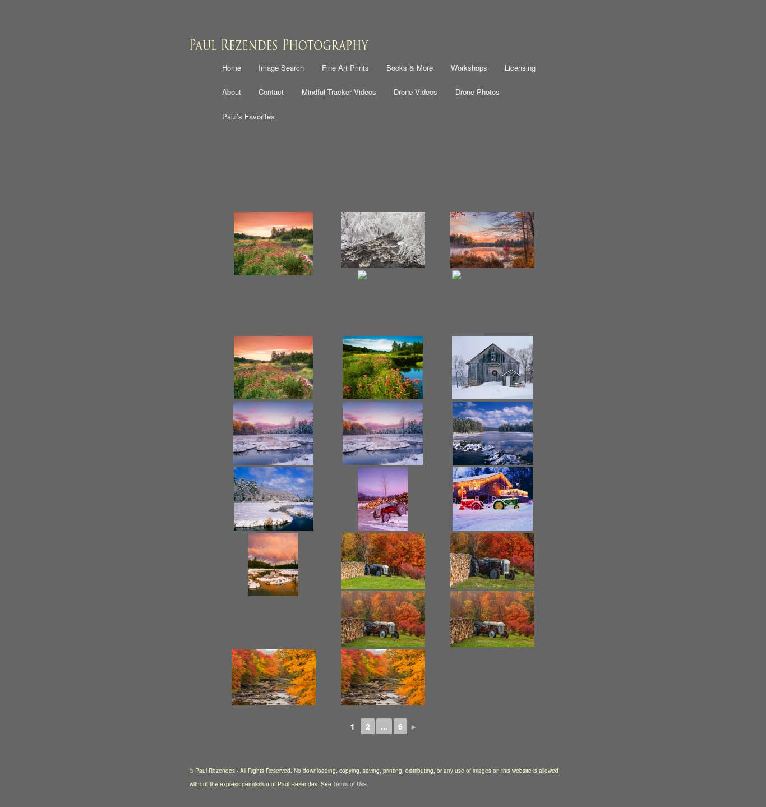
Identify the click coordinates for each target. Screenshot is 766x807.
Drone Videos (415, 91)
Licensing (520, 67)
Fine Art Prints (345, 67)
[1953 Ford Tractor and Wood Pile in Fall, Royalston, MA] (382, 561)
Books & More (409, 67)
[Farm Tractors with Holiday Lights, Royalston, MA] (492, 499)
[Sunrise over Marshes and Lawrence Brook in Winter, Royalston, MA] (273, 564)
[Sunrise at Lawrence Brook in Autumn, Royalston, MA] (492, 240)
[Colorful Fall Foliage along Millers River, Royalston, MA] (273, 677)
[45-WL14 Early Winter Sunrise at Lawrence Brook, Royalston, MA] (273, 433)
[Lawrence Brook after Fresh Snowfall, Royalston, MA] (273, 499)
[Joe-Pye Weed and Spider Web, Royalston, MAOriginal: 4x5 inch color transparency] (382, 302)
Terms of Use (350, 784)
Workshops (469, 67)
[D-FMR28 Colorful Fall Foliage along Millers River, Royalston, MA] (382, 677)
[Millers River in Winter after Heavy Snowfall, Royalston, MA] (382, 240)
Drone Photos (477, 91)
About (231, 91)
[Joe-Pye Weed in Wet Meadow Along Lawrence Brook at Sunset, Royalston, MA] (273, 243)
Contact (271, 91)
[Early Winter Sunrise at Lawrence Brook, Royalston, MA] (382, 433)
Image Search (281, 67)
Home (231, 67)
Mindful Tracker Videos (339, 91)
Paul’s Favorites (248, 116)
